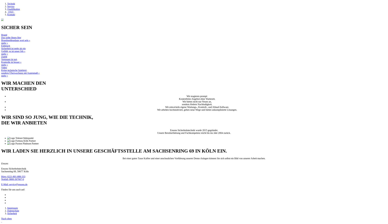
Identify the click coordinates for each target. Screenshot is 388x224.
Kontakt (11, 14)
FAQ (11, 12)
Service (10, 6)
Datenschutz (13, 210)
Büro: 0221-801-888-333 (13, 176)
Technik (11, 3)
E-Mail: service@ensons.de (14, 184)
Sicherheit (12, 213)
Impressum (12, 208)
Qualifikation (13, 9)
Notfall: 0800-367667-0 (12, 179)
